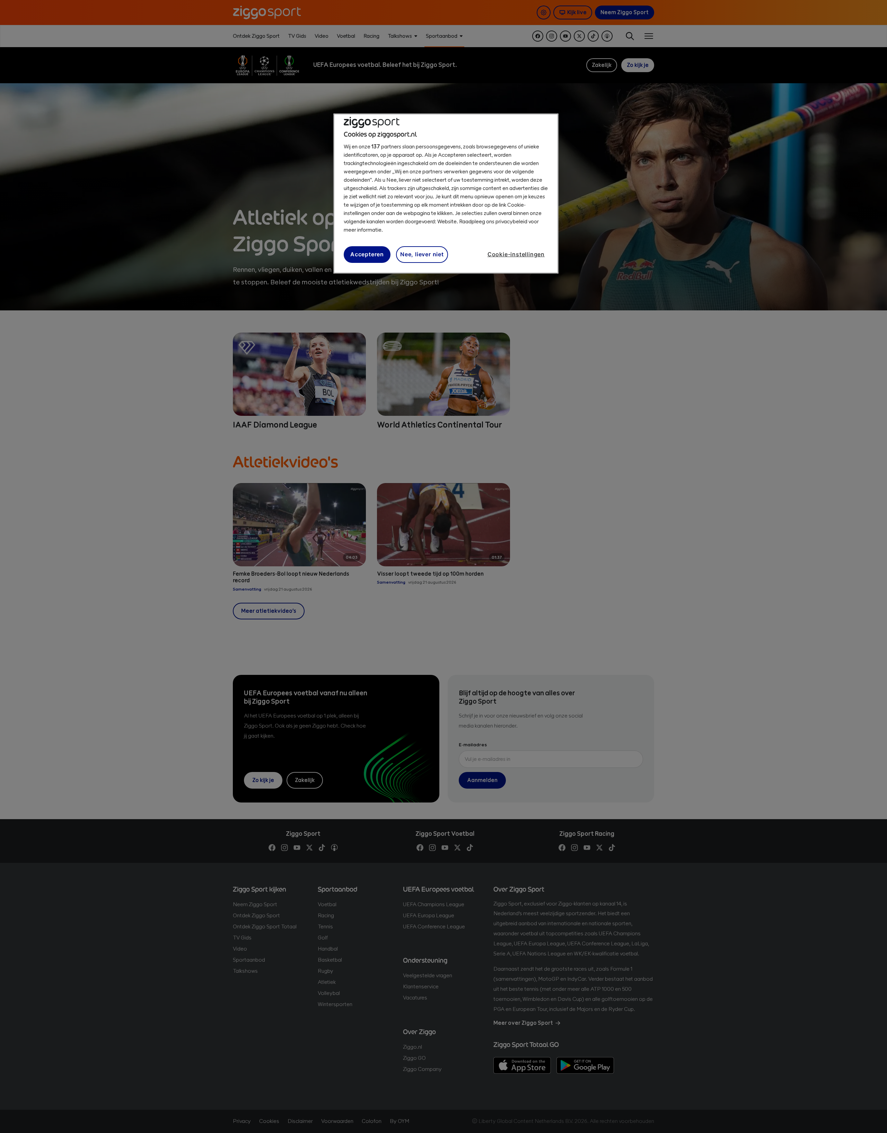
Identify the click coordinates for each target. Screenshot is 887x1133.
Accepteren (367, 254)
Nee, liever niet (422, 254)
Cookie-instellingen (516, 254)
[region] (446, 193)
